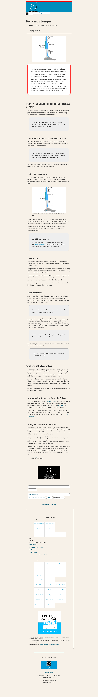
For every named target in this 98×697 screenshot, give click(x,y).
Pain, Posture (39, 584)
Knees (49, 589)
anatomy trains (51, 401)
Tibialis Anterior (33, 550)
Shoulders (39, 599)
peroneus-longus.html (39, 13)
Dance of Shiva (60, 599)
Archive (39, 528)
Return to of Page (49, 505)
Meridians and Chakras (49, 600)
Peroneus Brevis (33, 544)
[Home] (33, 7)
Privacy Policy (49, 673)
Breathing (39, 579)
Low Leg (50, 497)
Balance (50, 579)
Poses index (39, 534)
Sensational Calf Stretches (35, 547)
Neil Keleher (35, 457)
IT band (60, 405)
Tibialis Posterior (33, 552)
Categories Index (32, 487)
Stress (60, 568)
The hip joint (60, 589)
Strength (39, 568)
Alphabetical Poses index (39, 524)
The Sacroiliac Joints (39, 595)
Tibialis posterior (48, 278)
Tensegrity (50, 584)
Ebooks (50, 604)
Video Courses (39, 604)
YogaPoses (60, 564)
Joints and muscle (60, 584)
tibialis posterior (40, 244)
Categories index (49, 528)
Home (39, 563)
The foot (39, 589)
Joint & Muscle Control (39, 574)
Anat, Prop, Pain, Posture (50, 524)
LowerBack (49, 595)
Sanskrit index (49, 534)
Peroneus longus (32, 490)
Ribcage (60, 594)
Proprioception (60, 574)
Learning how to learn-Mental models (49, 644)
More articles (50, 555)
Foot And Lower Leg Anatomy (37, 497)
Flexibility (49, 568)
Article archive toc (33, 494)
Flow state (49, 574)
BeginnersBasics (49, 564)
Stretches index (60, 534)
